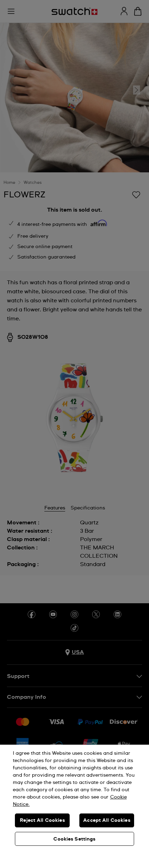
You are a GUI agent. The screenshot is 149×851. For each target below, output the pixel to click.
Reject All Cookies (42, 820)
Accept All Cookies (106, 820)
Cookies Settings (74, 839)
